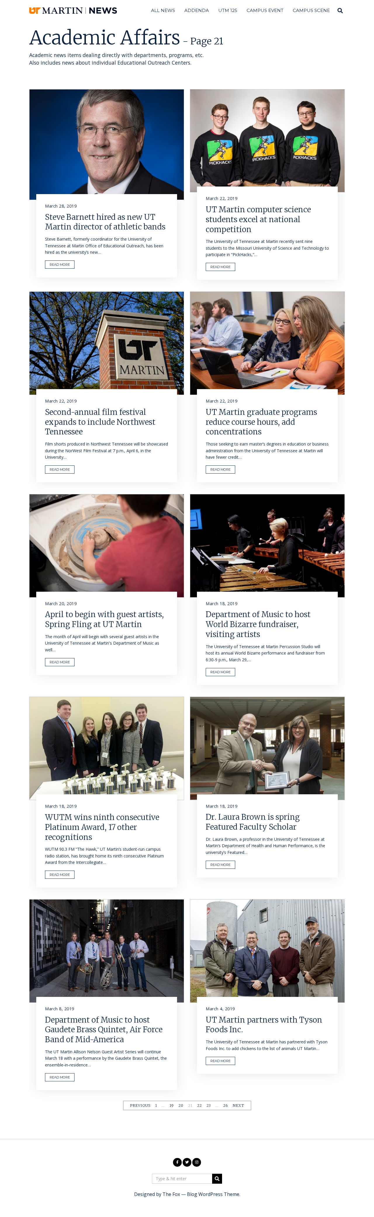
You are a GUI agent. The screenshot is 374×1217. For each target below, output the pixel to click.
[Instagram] (196, 1162)
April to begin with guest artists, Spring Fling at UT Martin (104, 619)
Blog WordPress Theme (213, 1194)
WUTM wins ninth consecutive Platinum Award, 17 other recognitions (102, 827)
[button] (217, 1179)
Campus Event (265, 10)
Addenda (196, 10)
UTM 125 (227, 10)
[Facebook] (177, 1162)
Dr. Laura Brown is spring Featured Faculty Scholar (253, 822)
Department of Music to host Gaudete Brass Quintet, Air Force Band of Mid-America (103, 1030)
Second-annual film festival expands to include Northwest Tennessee (100, 422)
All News (163, 10)
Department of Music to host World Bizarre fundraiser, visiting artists (258, 624)
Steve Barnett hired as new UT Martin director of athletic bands (105, 222)
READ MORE (60, 265)
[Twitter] (187, 1162)
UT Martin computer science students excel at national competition (258, 219)
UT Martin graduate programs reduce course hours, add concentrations (261, 422)
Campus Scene (311, 10)
